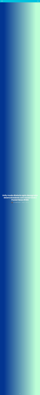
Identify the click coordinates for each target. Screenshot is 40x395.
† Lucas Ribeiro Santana (17, 202)
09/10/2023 (23, 202)
